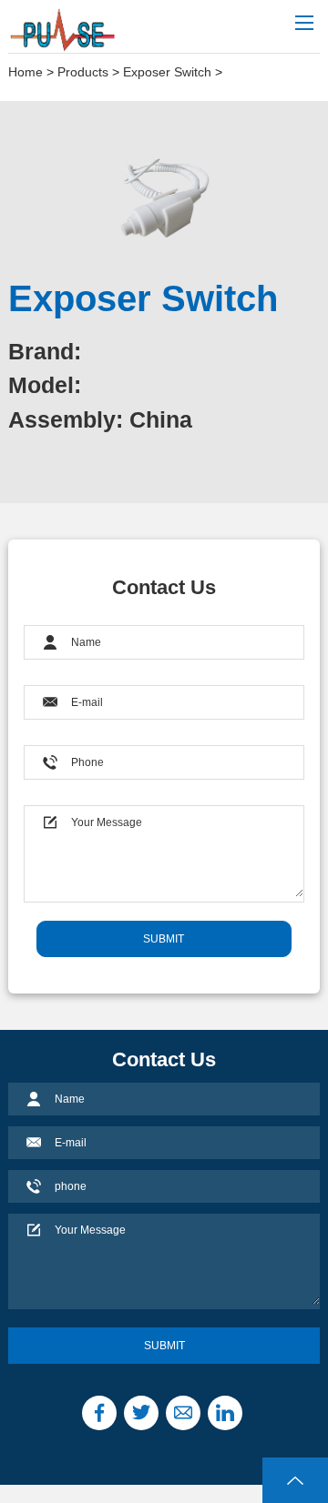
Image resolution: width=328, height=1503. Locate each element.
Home (25, 72)
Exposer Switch (167, 72)
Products (82, 72)
